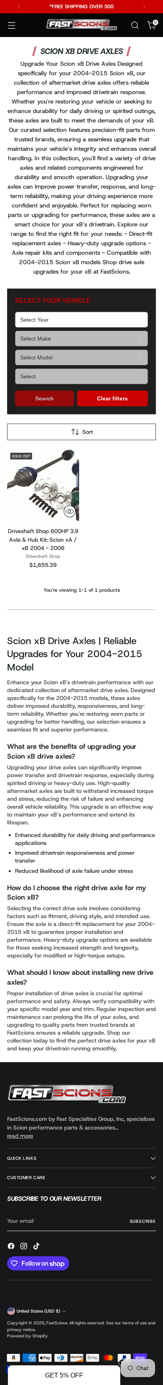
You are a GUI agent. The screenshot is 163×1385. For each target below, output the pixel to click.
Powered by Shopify (27, 1336)
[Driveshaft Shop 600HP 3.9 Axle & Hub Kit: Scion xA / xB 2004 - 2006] (43, 485)
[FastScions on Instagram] (24, 1247)
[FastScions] (81, 25)
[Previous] (19, 6)
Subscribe (143, 1221)
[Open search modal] (135, 25)
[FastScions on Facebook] (12, 1247)
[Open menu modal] (11, 25)
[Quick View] (69, 511)
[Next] (144, 6)
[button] (64, 1375)
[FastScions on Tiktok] (37, 1247)
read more (20, 1135)
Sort (87, 431)
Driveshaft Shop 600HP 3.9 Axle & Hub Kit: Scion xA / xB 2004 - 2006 (43, 540)
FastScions (56, 1323)
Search (44, 398)
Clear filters (112, 398)
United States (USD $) (38, 1311)
